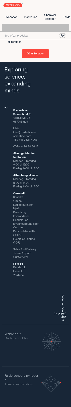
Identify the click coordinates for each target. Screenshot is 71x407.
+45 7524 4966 (28, 139)
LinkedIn (18, 271)
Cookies (18, 227)
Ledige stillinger (23, 204)
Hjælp (17, 208)
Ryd (63, 35)
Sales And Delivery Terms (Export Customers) (24, 253)
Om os (17, 201)
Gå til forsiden (35, 53)
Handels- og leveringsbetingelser (26, 221)
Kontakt (18, 197)
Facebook (19, 267)
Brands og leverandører (21, 214)
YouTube (18, 275)
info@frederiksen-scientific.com (24, 134)
